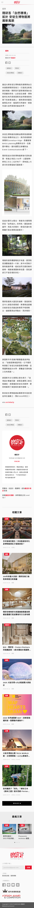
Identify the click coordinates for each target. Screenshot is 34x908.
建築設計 (9, 68)
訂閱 (28, 867)
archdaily (9, 402)
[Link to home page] (17, 855)
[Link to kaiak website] (11, 891)
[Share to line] (9, 63)
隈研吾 (17, 68)
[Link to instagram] (18, 885)
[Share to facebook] (6, 63)
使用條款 (13, 875)
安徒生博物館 (10, 73)
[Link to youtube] (13, 885)
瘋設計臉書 (9, 495)
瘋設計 (13, 58)
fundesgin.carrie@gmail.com (17, 458)
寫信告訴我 (5, 875)
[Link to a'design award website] (11, 896)
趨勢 (7, 51)
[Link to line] (8, 885)
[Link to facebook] (4, 885)
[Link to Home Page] (17, 2)
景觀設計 (20, 73)
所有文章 (17, 461)
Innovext (11, 906)
